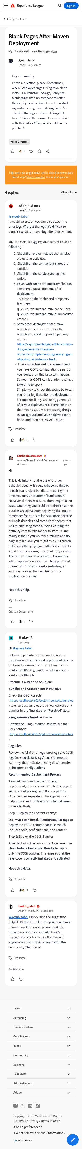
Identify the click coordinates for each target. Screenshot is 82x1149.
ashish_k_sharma (29, 205)
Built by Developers (16, 19)
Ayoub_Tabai (26, 60)
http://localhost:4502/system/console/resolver (41, 734)
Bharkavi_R (25, 637)
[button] (22, 51)
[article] (41, 323)
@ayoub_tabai (18, 216)
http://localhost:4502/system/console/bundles (41, 700)
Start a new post (35, 177)
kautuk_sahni (26, 906)
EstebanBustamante (29, 455)
